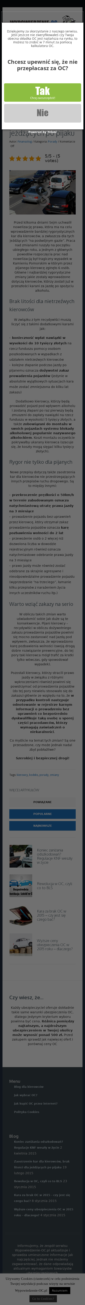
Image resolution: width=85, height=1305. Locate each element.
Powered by (42, 132)
